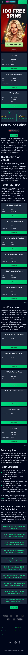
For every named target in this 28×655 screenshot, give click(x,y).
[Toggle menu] (2, 2)
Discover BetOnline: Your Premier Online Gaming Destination (14, 600)
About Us (17, 630)
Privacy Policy (18, 627)
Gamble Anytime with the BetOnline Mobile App (14, 527)
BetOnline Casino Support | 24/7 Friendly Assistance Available (14, 568)
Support (3, 634)
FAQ (2, 627)
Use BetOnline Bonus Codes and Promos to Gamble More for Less (14, 543)
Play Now (22, 2)
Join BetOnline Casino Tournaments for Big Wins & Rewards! (14, 560)
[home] (11, 3)
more (25, 302)
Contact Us (3, 630)
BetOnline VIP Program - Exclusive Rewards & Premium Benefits (14, 576)
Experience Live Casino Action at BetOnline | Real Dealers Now (14, 592)
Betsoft (3, 498)
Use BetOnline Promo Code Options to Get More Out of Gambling (14, 535)
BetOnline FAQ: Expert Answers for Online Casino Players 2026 (14, 584)
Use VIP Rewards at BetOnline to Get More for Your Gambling (14, 551)
